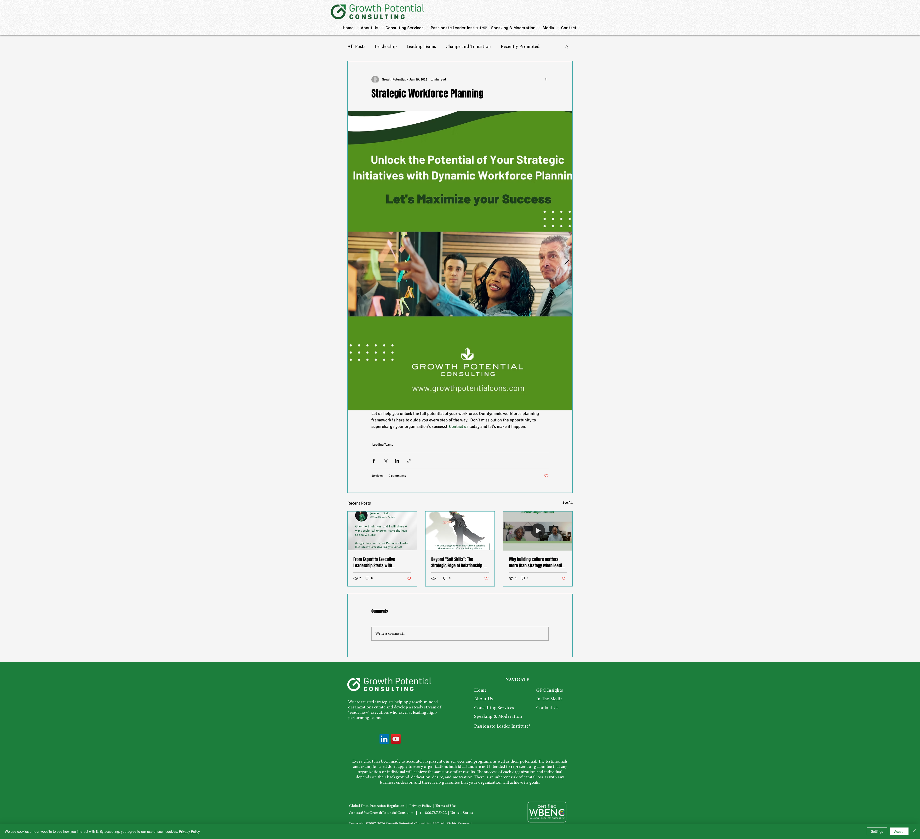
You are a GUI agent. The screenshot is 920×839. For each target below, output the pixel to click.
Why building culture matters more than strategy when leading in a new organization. (537, 562)
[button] (566, 47)
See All (568, 502)
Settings (877, 831)
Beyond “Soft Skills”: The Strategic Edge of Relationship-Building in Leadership (457, 562)
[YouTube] (396, 739)
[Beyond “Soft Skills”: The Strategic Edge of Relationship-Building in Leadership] (460, 530)
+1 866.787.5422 (433, 813)
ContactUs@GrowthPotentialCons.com (381, 813)
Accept (899, 831)
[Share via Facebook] (373, 461)
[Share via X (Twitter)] (385, 461)
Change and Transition (468, 46)
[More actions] (546, 79)
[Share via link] (409, 461)
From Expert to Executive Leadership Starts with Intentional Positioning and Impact (376, 562)
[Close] (914, 831)
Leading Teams (421, 46)
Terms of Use (445, 806)
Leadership (386, 46)
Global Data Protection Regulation (376, 806)
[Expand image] (467, 261)
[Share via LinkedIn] (397, 461)
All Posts (356, 46)
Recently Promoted (520, 46)
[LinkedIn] (384, 739)
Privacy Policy (419, 806)
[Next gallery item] (566, 260)
